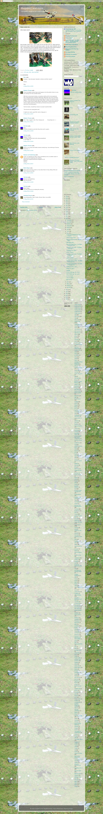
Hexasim (76, 549)
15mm (75, 327)
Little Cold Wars (35, 72)
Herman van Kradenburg (29, 154)
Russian (76, 695)
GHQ (75, 539)
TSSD (75, 746)
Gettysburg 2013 (78, 536)
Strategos (76, 721)
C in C (75, 408)
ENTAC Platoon (69, 252)
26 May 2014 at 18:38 (28, 182)
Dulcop (76, 477)
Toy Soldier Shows (78, 739)
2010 (67, 295)
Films (75, 500)
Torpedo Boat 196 (74, 114)
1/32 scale (26, 72)
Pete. (25, 77)
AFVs (75, 353)
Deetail (76, 463)
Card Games (77, 410)
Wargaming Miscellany (71, 46)
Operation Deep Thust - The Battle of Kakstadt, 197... (74, 245)
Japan (75, 585)
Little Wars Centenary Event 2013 (78, 599)
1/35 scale (76, 319)
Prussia (76, 674)
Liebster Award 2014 (71, 237)
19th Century (77, 332)
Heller (75, 544)
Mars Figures (77, 606)
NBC (75, 642)
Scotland (76, 700)
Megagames (77, 620)
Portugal (76, 670)
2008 (67, 299)
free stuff (76, 518)
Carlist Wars (77, 411)
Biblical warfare (77, 392)
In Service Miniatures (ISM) (78, 565)
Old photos (76, 652)
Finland (76, 503)
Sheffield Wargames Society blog (71, 172)
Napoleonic (76, 636)
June (68, 231)
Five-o (71, 107)
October (69, 223)
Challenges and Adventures (77, 416)
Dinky (75, 466)
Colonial (76, 428)
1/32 (75, 314)
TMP (75, 737)
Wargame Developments (71, 35)
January (69, 287)
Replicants (76, 680)
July (68, 229)
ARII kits (76, 365)
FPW (75, 512)
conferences (77, 442)
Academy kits (77, 350)
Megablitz (76, 619)
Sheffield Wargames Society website (72, 170)
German (76, 533)
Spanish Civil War (78, 715)
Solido (75, 714)
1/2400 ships (77, 311)
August (68, 227)
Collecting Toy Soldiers (71, 54)
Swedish (76, 726)
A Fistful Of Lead (78, 344)
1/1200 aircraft (77, 306)
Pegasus (76, 662)
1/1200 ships (77, 308)
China (75, 422)
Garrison (76, 527)
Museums (76, 634)
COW (75, 449)
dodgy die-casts (77, 470)
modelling (76, 625)
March (68, 283)
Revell (75, 682)
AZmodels (76, 378)
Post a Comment (26, 201)
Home (41, 207)
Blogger (71, 808)
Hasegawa (76, 541)
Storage (76, 720)
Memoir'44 (76, 622)
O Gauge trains (77, 650)
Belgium (76, 387)
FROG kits (76, 520)
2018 (67, 211)
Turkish (76, 748)
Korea (75, 590)
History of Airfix (77, 555)
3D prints (76, 339)
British (75, 406)
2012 (67, 291)
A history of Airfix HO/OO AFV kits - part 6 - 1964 (75, 137)
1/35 (75, 318)
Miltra (75, 624)
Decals (75, 459)
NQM (75, 648)
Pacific (75, 656)
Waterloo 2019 (77, 773)
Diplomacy (76, 468)
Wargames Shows (78, 768)
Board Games (77, 398)
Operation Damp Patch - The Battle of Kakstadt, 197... (74, 264)
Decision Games (78, 460)
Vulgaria (76, 762)
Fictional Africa (77, 494)
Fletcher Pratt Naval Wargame (78, 506)
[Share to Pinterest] (42, 70)
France (76, 514)
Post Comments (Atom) (31, 210)
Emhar (75, 484)
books (75, 403)
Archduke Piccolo (28, 195)
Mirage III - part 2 (70, 268)
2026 (67, 196)
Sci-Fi (75, 697)
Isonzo (75, 578)
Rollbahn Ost (77, 688)
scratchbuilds (77, 702)
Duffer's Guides (77, 474)
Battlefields (76, 386)
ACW (75, 351)
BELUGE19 (77, 389)
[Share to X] (39, 70)
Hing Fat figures (78, 552)
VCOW (75, 751)
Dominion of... (77, 473)
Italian (75, 583)
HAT (75, 542)
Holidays (76, 559)
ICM (75, 563)
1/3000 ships (77, 313)
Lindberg (76, 593)
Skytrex (76, 712)
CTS (75, 452)
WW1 (75, 781)
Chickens (76, 420)
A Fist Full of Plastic (70, 56)
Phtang (76, 664)
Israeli (75, 580)
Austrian (76, 372)
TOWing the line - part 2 (71, 258)
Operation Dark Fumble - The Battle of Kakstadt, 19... (74, 261)
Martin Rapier (27, 168)
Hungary (76, 561)
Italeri (75, 582)
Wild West (76, 779)
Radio (75, 675)
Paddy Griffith (77, 657)
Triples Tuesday (70, 257)
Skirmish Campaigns (77, 710)
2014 (67, 218)
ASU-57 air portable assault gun (72, 157)
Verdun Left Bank (78, 753)
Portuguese (77, 672)
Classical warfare (78, 425)
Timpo (75, 734)
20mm (75, 334)
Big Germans (69, 279)
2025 (67, 198)
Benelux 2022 (77, 391)
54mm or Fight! (69, 38)
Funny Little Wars (78, 522)
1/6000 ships (77, 324)
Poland (76, 669)
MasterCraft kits (77, 610)
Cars (75, 413)
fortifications (77, 510)
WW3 (75, 784)
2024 (67, 200)
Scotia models (77, 698)
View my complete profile (75, 92)
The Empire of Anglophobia (77, 732)
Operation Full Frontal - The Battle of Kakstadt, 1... (74, 248)
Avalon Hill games (78, 373)
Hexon (75, 550)
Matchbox (76, 613)
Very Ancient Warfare (77, 757)
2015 (67, 216)
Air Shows (76, 355)
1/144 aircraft (77, 309)
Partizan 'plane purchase (77, 660)
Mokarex (76, 629)
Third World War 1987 (71, 29)
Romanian (76, 692)
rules (75, 693)
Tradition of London (76, 743)
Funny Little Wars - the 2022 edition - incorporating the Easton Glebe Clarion (72, 41)
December (69, 220)
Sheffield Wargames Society (76, 705)
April (68, 281)
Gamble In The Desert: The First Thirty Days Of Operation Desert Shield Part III (73, 31)
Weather (76, 775)
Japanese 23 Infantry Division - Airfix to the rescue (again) (76, 161)
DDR (75, 457)
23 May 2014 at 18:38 (28, 130)
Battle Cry (76, 384)
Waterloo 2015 (77, 770)
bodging (76, 401)
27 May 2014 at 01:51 (28, 199)
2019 (67, 209)
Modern (76, 627)
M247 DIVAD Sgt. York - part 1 (73, 274)
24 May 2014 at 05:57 (28, 163)
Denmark (76, 465)
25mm (75, 336)
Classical (76, 424)
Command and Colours (77, 431)
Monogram (76, 631)
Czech (75, 454)
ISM (75, 577)
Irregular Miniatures (76, 575)
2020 (67, 207)
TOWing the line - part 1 (71, 266)
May (68, 233)
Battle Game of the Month (72, 44)
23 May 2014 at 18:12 (28, 121)
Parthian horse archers (75, 150)
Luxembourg (77, 603)
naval (75, 640)
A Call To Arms (77, 342)
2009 (67, 297)
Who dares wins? (70, 242)
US (75, 750)
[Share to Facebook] (40, 70)
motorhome (77, 632)
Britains (76, 405)
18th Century (77, 331)
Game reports (77, 524)
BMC (75, 397)
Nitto (75, 646)
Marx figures (77, 608)
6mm (75, 341)
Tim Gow (26, 126)
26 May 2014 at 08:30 (28, 172)
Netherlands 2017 (78, 643)
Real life (76, 679)
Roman (76, 690)
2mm (75, 337)
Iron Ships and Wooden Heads (77, 571)
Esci (75, 488)
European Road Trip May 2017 (77, 491)
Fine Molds (76, 501)
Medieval (76, 617)
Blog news (76, 395)
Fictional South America (77, 498)
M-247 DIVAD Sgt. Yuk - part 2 (73, 272)
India (75, 568)
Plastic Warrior (77, 667)
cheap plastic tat (78, 418)
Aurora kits (76, 370)
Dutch (75, 479)
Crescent (76, 450)
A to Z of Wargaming (77, 348)
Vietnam (76, 760)
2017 (67, 213)
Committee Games (76, 434)
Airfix (30, 72)
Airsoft (75, 358)
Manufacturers (77, 605)
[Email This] (36, 70)
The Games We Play (70, 52)
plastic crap (77, 665)
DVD (75, 482)
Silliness (76, 707)
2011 (67, 293)
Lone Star (76, 601)
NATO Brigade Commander (77, 638)
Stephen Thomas (28, 90)
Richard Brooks (77, 686)
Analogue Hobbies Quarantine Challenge (78, 363)
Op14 (75, 654)
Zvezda (76, 786)
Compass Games (78, 440)
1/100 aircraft (77, 304)
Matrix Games (77, 614)
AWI (75, 376)
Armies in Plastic (78, 367)
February (69, 285)
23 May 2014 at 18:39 (28, 141)
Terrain (76, 729)
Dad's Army (77, 455)
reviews (76, 684)
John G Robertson (78, 587)
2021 (67, 205)
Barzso (76, 379)
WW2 (75, 783)
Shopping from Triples (71, 250)
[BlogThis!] (38, 70)
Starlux (76, 718)
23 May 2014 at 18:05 (28, 86)
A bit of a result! (69, 277)
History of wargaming (69, 176)
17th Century (77, 329)
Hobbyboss (76, 558)
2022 (67, 203)
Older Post (58, 207)
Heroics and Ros (78, 546)
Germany (76, 534)
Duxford (76, 480)
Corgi (75, 444)
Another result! (69, 275)
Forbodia (76, 509)
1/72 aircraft (77, 326)
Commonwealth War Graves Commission (77, 437)
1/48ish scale (77, 321)
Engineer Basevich (76, 486)
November (69, 222)
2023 (67, 201)
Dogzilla (68, 270)
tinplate (76, 735)
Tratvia (75, 744)
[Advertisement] (71, 796)
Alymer (76, 360)
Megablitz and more (32, 8)
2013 (67, 289)
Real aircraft (77, 677)
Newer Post (23, 207)
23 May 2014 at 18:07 (28, 113)
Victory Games (77, 759)
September (69, 225)
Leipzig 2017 (77, 591)
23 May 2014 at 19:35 (28, 150)
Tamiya (76, 728)
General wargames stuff (77, 530)
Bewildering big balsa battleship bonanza (74, 122)
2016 (67, 214)
